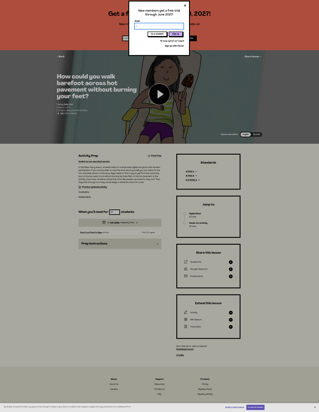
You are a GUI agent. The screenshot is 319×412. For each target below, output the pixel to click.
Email (137, 21)
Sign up (175, 34)
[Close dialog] (185, 5)
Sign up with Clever (174, 46)
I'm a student (157, 34)
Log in (181, 41)
